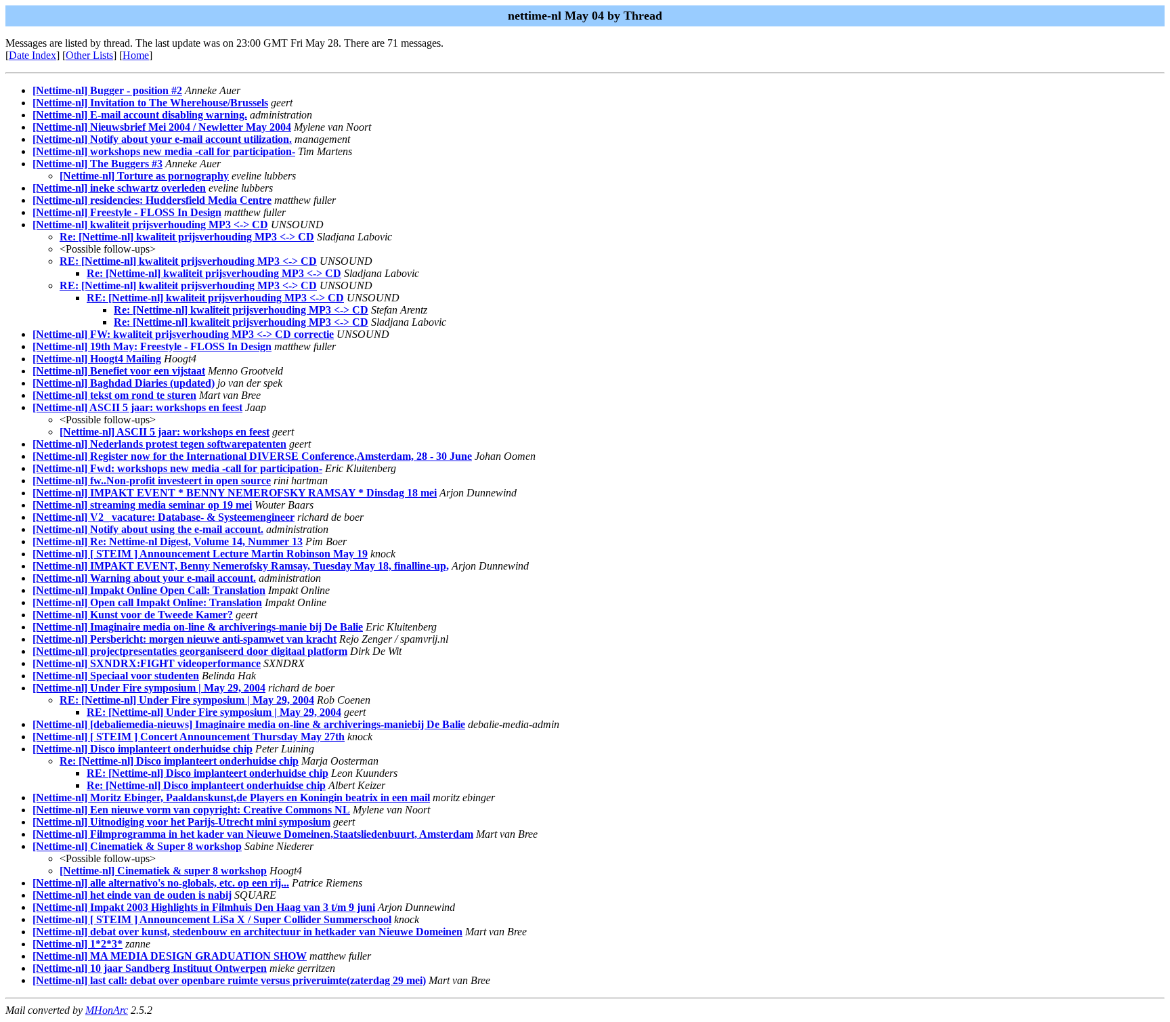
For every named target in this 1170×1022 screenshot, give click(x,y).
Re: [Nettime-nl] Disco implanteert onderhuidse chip (179, 761)
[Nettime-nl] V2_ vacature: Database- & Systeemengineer (163, 517)
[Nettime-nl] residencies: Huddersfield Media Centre (152, 200)
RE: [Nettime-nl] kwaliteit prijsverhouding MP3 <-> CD (188, 261)
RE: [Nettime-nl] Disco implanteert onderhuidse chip (207, 773)
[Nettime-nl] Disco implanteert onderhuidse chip (142, 748)
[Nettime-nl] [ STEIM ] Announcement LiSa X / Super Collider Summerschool (211, 919)
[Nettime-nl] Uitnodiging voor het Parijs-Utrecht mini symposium (181, 822)
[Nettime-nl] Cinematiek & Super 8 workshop (137, 846)
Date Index (32, 55)
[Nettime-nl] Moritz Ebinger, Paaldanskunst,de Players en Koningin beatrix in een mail (231, 797)
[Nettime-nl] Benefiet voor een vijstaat (118, 371)
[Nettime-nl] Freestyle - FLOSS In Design (126, 212)
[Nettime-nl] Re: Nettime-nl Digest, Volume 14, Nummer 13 (167, 541)
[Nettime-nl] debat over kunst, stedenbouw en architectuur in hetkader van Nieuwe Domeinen (247, 931)
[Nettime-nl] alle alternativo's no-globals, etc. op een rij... (160, 883)
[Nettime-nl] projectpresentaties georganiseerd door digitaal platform (189, 651)
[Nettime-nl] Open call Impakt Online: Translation (147, 602)
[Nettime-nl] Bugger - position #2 (107, 90)
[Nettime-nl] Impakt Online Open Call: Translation (148, 590)
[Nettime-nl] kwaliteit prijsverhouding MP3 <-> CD (150, 224)
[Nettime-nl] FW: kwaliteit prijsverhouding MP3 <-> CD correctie (183, 334)
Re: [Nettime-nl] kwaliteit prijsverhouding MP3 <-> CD (187, 236)
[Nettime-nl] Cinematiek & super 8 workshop (163, 870)
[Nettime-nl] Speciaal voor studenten (115, 675)
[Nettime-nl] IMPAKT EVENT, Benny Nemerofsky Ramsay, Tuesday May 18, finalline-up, (240, 566)
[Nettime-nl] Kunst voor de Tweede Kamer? (132, 614)
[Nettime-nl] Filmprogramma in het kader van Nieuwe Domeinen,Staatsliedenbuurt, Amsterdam (252, 834)
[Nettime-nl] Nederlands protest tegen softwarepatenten (159, 444)
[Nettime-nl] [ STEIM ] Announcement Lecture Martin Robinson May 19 (200, 553)
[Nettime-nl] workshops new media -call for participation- (163, 151)
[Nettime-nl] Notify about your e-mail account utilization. (162, 139)
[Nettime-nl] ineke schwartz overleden (119, 188)
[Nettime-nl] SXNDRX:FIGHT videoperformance (146, 663)
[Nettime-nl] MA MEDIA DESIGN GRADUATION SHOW (169, 956)
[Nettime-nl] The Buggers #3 (97, 163)
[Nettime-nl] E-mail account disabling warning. (139, 115)
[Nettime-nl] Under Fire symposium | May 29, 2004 (148, 688)
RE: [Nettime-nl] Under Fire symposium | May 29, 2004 (187, 700)
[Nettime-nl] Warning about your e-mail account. (144, 578)
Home (136, 55)
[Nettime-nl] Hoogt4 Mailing (96, 358)
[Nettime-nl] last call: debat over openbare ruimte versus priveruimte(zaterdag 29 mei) (229, 980)
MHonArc (106, 1010)
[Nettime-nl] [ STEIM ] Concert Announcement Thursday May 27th (188, 736)
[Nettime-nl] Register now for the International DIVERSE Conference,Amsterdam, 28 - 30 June (252, 456)
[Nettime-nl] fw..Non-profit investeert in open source (151, 480)
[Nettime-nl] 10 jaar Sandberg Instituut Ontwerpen (149, 968)
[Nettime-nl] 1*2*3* (77, 944)
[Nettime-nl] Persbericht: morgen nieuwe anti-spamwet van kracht (184, 639)
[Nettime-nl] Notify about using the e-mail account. (147, 529)
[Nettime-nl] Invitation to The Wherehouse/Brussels (150, 102)
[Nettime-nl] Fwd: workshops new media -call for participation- (177, 468)
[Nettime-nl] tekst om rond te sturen (114, 395)
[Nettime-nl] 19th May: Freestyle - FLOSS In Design (152, 346)
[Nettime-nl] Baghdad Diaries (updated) (123, 383)
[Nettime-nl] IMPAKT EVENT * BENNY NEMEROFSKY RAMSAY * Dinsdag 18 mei (234, 492)
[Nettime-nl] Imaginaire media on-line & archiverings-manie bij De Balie (197, 627)
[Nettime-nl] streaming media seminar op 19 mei (142, 505)
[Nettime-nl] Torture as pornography (144, 176)
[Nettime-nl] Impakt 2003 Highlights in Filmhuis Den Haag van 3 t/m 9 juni (203, 907)
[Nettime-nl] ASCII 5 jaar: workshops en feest (137, 407)
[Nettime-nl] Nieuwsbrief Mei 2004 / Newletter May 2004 (161, 127)
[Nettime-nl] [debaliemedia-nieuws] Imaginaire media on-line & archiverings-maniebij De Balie (248, 724)
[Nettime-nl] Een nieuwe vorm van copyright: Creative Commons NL (191, 809)
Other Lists (89, 55)
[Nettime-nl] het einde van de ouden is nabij (132, 895)
